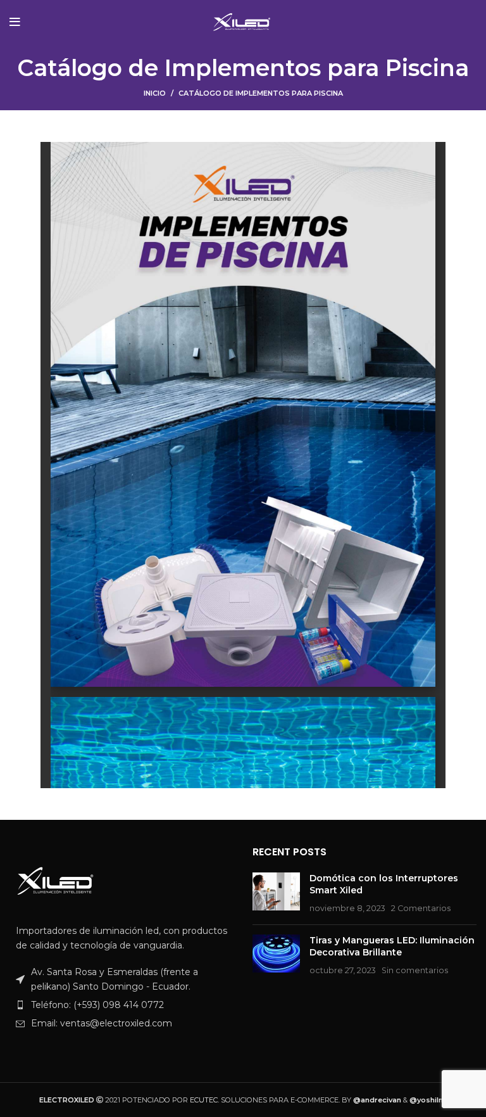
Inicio (155, 93)
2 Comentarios (421, 908)
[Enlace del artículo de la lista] (121, 1005)
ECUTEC (204, 1099)
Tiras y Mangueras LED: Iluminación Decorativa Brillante (392, 947)
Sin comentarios (415, 970)
